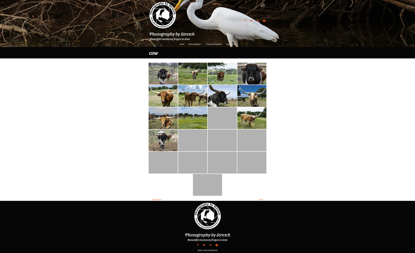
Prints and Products (214, 44)
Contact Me (230, 44)
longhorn (155, 199)
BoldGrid (212, 250)
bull (262, 199)
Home (182, 44)
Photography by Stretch (172, 33)
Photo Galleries (194, 44)
